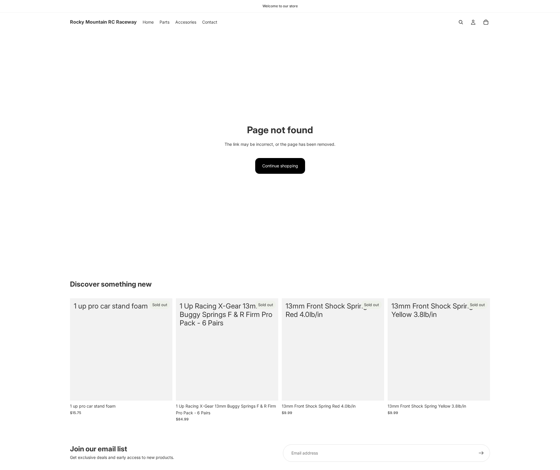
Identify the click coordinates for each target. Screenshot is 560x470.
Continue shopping (280, 165)
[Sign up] (481, 453)
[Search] (460, 22)
